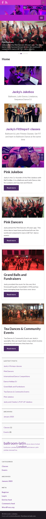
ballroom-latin (15, 443)
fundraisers (7, 447)
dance (33, 444)
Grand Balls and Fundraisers (15, 277)
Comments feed (8, 503)
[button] (4, 36)
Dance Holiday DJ (10, 381)
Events (6, 432)
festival (37, 444)
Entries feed (7, 500)
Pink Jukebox (13, 172)
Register (5, 492)
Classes (7, 427)
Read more (11, 188)
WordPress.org (8, 507)
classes (28, 444)
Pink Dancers (8, 42)
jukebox (13, 447)
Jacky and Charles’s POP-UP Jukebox (18, 402)
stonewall (12, 450)
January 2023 (9, 417)
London (22, 446)
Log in (4, 496)
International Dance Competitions (17, 376)
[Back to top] (40, 513)
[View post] (23, 36)
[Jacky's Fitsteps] (3, 2)
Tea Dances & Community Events (22, 331)
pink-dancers (31, 447)
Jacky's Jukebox (23, 92)
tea (16, 450)
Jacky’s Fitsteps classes (13, 366)
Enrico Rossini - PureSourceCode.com (23, 516)
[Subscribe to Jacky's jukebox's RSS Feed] (6, 2)
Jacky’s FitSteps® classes (23, 129)
